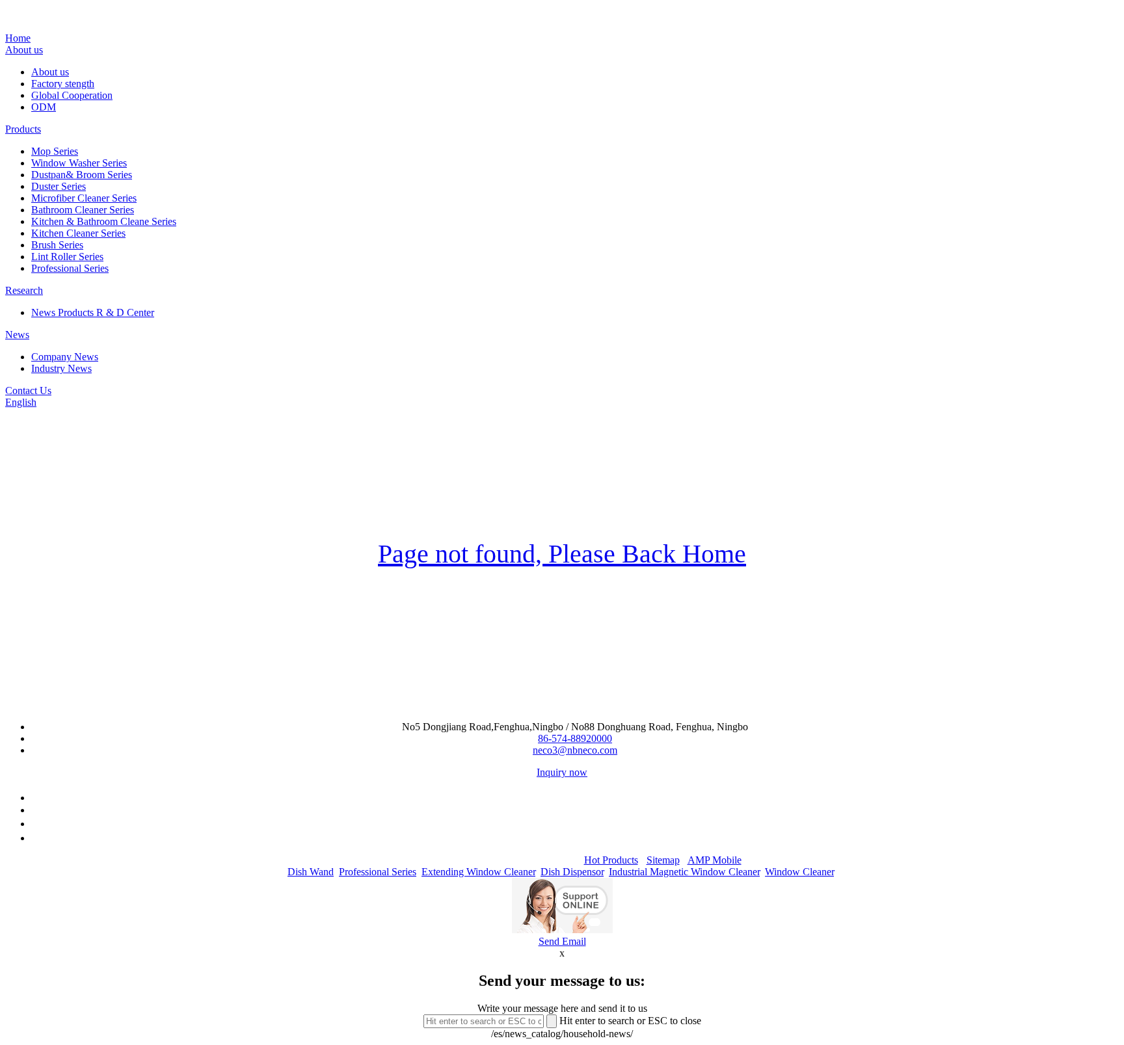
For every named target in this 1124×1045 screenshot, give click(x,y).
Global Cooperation (72, 95)
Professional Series (70, 268)
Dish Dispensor (572, 871)
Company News (64, 356)
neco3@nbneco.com (575, 750)
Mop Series (54, 151)
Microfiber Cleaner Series (84, 198)
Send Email (562, 941)
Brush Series (57, 244)
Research (24, 290)
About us (24, 49)
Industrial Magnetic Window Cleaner (684, 871)
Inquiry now (562, 772)
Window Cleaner (799, 871)
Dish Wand (311, 871)
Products (23, 129)
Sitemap (663, 860)
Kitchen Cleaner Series (78, 233)
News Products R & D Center (92, 312)
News (17, 334)
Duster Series (58, 186)
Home (18, 38)
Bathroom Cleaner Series (82, 209)
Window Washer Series (79, 162)
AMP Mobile (715, 860)
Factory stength (62, 83)
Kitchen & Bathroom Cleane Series (103, 221)
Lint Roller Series (67, 256)
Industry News (61, 368)
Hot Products (611, 860)
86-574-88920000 (575, 738)
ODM (43, 106)
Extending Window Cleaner (478, 871)
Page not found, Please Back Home (562, 553)
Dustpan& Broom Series (81, 174)
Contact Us (28, 390)
